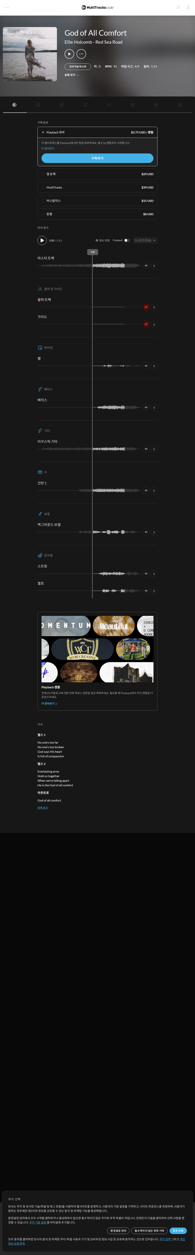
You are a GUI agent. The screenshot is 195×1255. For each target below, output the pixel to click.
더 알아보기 (48, 148)
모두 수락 (178, 1230)
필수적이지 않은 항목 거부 (149, 1230)
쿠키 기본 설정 (37, 1222)
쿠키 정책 (165, 1239)
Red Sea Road (108, 42)
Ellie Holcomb (78, 42)
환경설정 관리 (118, 1230)
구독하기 (97, 158)
